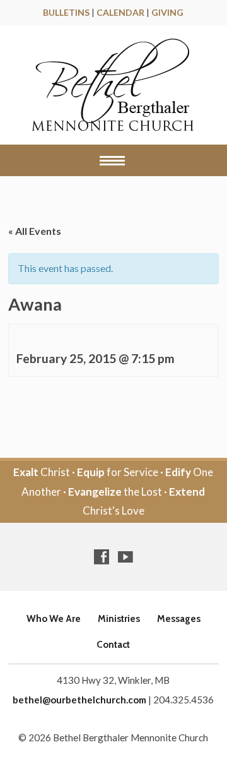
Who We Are (53, 618)
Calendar (120, 12)
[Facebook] (101, 556)
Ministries (119, 618)
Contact (113, 644)
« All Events (34, 231)
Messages (179, 618)
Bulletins (66, 12)
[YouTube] (125, 556)
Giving (167, 12)
